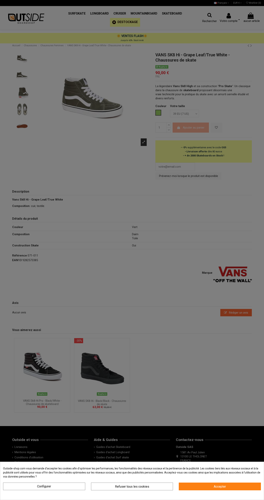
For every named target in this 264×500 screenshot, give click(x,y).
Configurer (44, 486)
